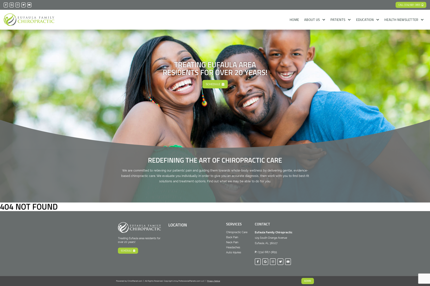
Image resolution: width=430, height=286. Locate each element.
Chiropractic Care (236, 232)
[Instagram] (17, 5)
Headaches (233, 247)
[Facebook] (6, 5)
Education (365, 19)
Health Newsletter (401, 19)
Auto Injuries (233, 252)
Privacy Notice (213, 281)
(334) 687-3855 (267, 252)
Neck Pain (232, 242)
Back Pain (232, 237)
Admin (307, 281)
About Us (312, 19)
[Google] (12, 5)
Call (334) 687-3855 (409, 5)
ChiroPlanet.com (134, 281)
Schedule (213, 84)
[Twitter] (23, 5)
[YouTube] (29, 5)
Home (294, 19)
